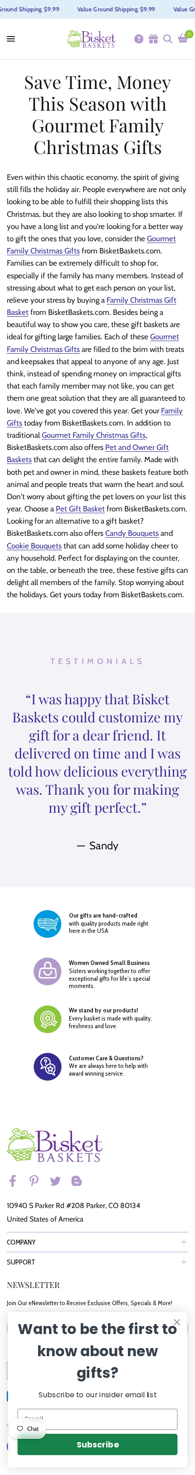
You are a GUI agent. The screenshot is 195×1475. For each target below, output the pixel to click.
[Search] (167, 39)
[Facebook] (17, 1181)
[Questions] (138, 39)
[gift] (153, 39)
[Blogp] (81, 1181)
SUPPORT (21, 1262)
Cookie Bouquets (34, 545)
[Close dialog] (177, 1323)
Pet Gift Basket (80, 508)
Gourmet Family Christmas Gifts (94, 435)
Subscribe (97, 1444)
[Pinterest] (38, 1181)
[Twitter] (59, 1181)
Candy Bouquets (132, 533)
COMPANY (21, 1242)
